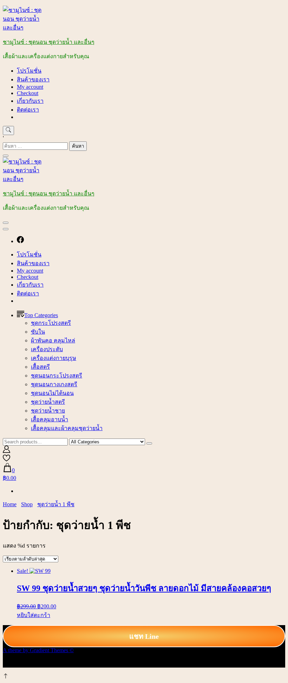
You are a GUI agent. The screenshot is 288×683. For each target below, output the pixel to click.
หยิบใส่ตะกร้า (33, 615)
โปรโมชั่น (29, 71)
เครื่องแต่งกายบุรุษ (53, 358)
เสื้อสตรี (40, 367)
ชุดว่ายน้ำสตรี (48, 402)
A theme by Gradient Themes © (38, 650)
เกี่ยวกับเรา (30, 101)
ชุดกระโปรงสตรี (51, 323)
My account (30, 87)
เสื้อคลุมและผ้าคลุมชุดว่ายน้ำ (67, 428)
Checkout (27, 93)
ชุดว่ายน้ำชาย (48, 411)
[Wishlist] (6, 460)
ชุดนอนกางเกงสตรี (54, 384)
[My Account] (6, 451)
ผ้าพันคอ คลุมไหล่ (53, 340)
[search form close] (5, 156)
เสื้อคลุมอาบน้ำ (49, 419)
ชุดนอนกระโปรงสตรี (56, 376)
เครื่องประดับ (47, 349)
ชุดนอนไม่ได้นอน (52, 393)
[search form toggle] (8, 130)
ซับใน (38, 332)
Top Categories (41, 315)
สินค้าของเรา (33, 79)
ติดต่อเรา (28, 110)
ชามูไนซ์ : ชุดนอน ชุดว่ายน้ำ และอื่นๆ (48, 42)
